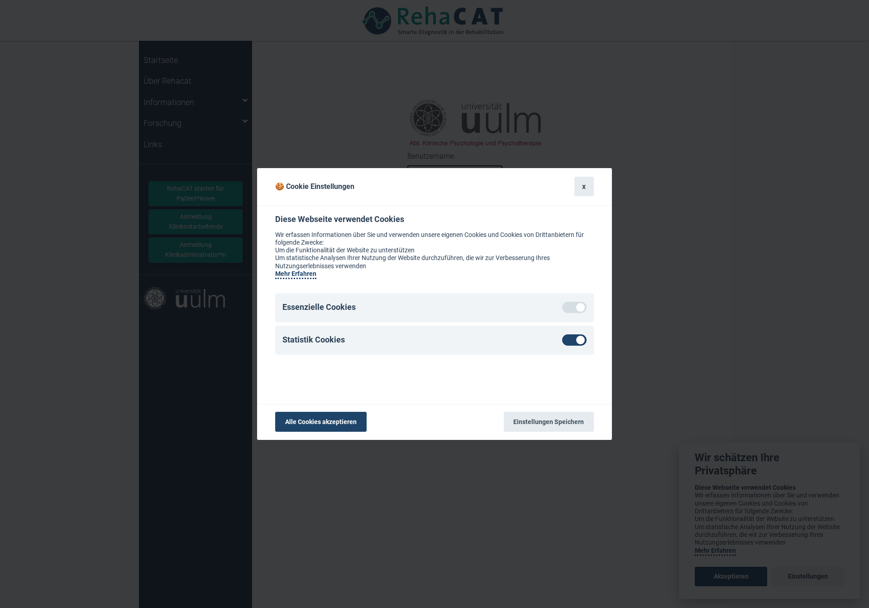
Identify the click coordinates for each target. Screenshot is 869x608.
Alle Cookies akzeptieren (321, 421)
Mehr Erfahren (295, 274)
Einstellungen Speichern (548, 421)
